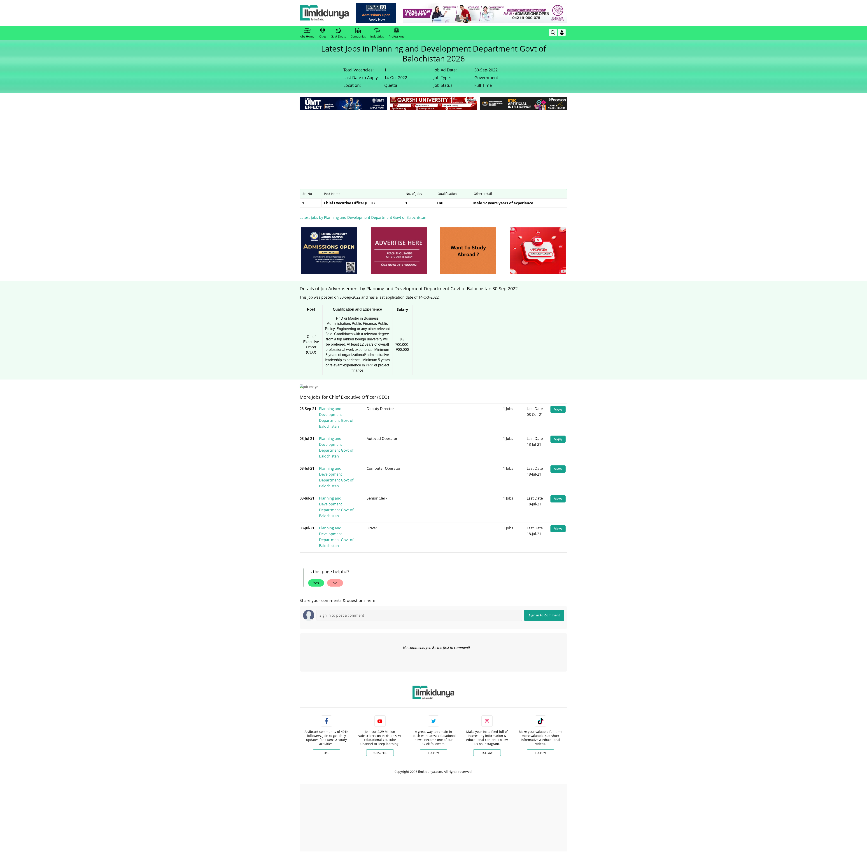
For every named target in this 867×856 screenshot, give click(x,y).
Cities (322, 36)
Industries (377, 36)
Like (326, 753)
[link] (376, 13)
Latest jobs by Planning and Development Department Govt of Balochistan (363, 217)
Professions (396, 36)
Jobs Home (307, 36)
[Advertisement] (433, 145)
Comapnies (358, 36)
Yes (316, 582)
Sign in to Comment (544, 615)
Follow (433, 753)
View (558, 409)
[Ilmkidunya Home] (324, 12)
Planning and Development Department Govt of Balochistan (336, 417)
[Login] (562, 32)
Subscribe (380, 753)
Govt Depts (338, 36)
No (335, 582)
